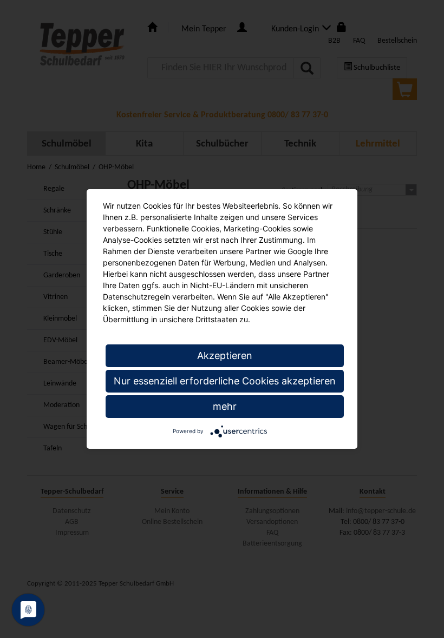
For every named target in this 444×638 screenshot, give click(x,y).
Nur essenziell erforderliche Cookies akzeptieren (225, 381)
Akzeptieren (224, 355)
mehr (225, 406)
